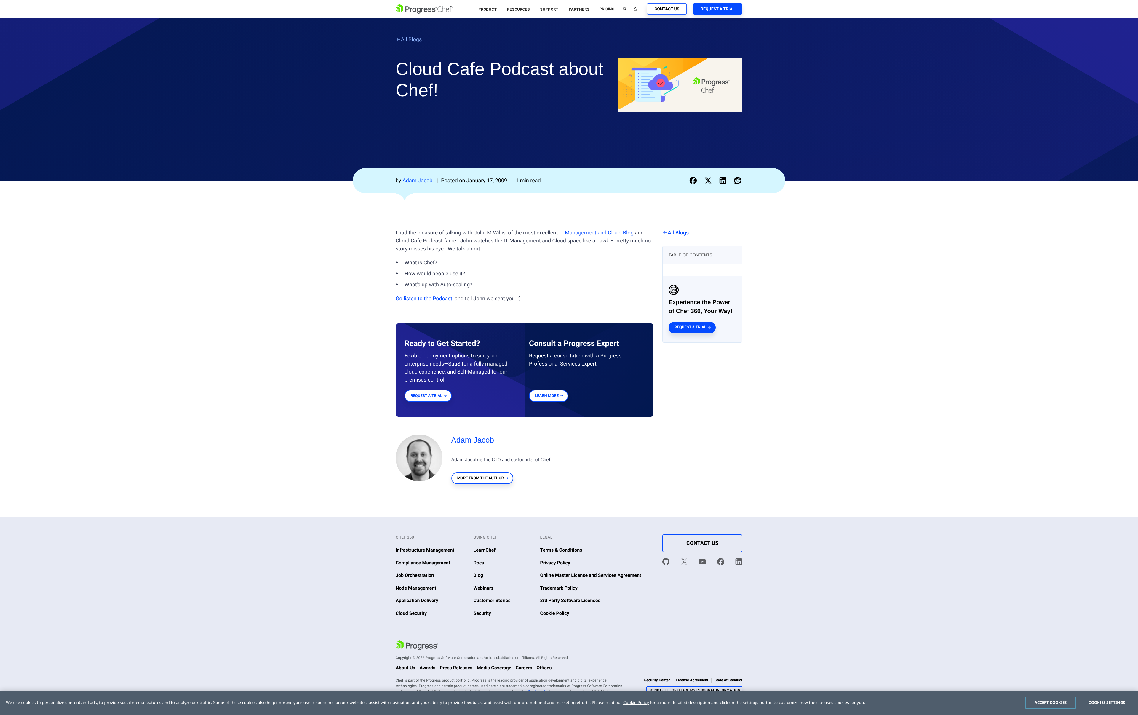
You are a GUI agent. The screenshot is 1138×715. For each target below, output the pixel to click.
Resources (518, 9)
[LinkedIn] (738, 562)
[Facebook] (720, 562)
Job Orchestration (415, 575)
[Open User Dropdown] (635, 9)
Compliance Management (423, 563)
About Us (405, 668)
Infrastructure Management (425, 550)
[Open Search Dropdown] (624, 9)
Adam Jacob (472, 439)
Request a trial (690, 327)
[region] (569, 703)
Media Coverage (494, 668)
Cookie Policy (554, 613)
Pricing (607, 9)
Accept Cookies (1051, 702)
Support (549, 9)
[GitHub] (665, 562)
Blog (478, 575)
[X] (684, 562)
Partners (579, 9)
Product (487, 9)
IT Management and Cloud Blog (596, 233)
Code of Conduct (728, 680)
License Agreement (692, 680)
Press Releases (456, 668)
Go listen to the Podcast (424, 299)
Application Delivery (417, 600)
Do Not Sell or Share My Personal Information (694, 690)
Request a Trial (718, 9)
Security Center (657, 680)
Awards (427, 668)
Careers (524, 668)
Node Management (416, 588)
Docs (479, 563)
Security (482, 613)
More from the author (480, 478)
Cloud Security (411, 613)
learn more (547, 396)
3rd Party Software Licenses (570, 600)
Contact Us (666, 9)
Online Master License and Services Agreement (590, 575)
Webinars (483, 588)
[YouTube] (702, 562)
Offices (544, 668)
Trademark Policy (559, 588)
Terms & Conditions (561, 550)
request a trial (426, 396)
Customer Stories (492, 600)
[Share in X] (709, 180)
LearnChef (485, 550)
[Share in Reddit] (737, 180)
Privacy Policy (555, 563)
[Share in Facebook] (694, 180)
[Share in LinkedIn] (724, 180)
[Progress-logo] (417, 646)
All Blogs (411, 39)
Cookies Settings (1107, 702)
